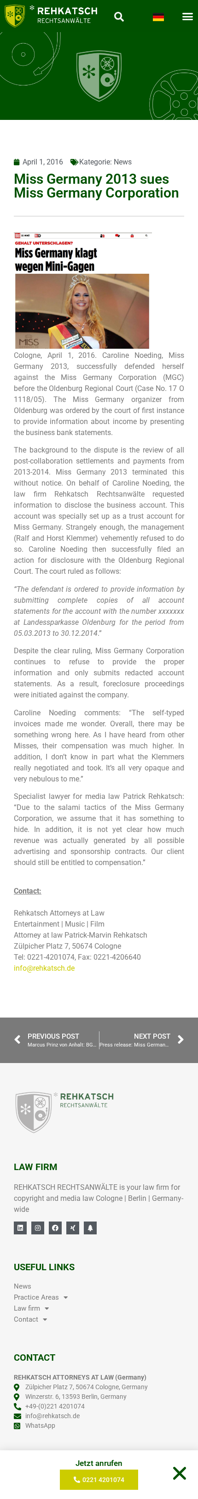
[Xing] (72, 1228)
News (123, 162)
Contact (26, 1319)
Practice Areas (36, 1297)
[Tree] (90, 1228)
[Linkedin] (20, 1228)
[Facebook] (55, 1228)
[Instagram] (37, 1228)
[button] (179, 1473)
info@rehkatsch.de (44, 968)
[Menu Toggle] (187, 16)
